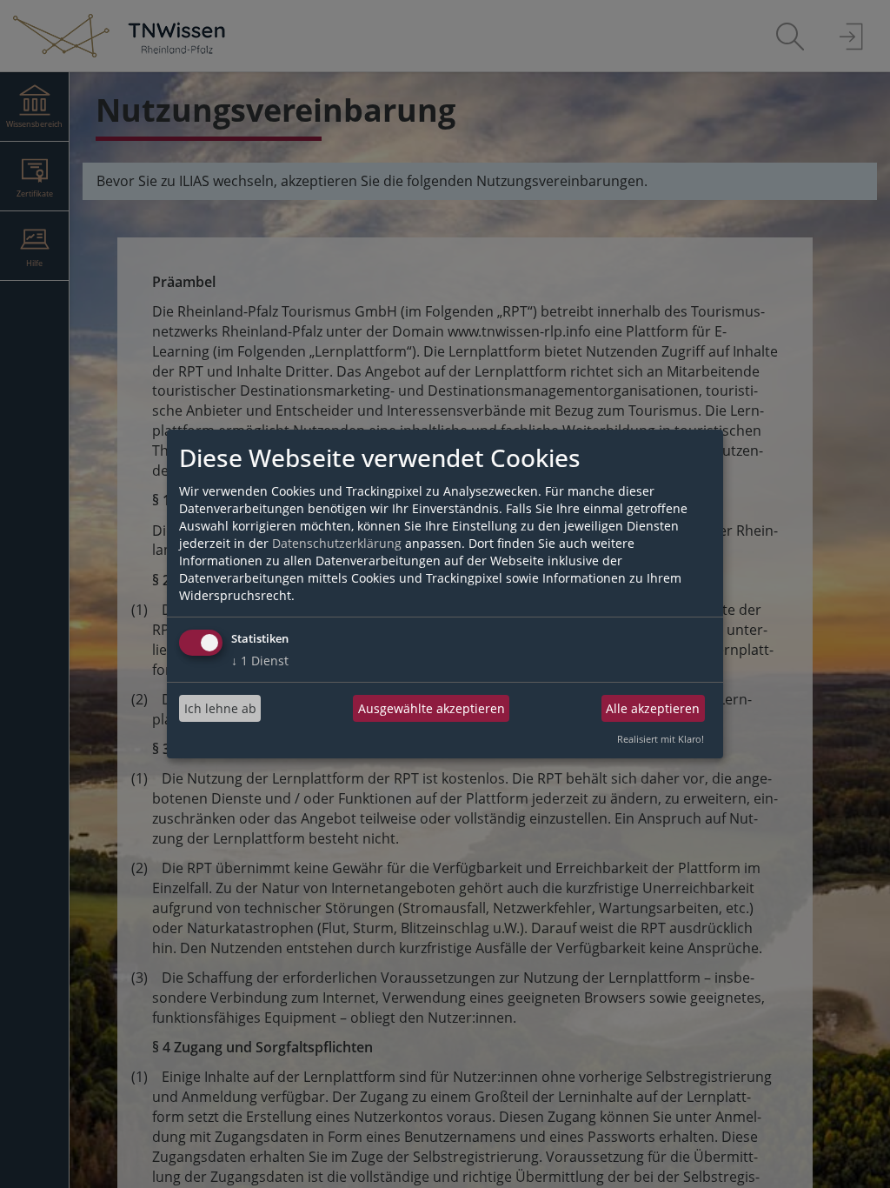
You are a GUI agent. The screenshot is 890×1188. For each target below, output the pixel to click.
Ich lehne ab (220, 708)
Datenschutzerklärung (337, 543)
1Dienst (260, 660)
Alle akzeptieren (653, 708)
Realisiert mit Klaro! (660, 738)
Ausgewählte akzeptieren (431, 708)
